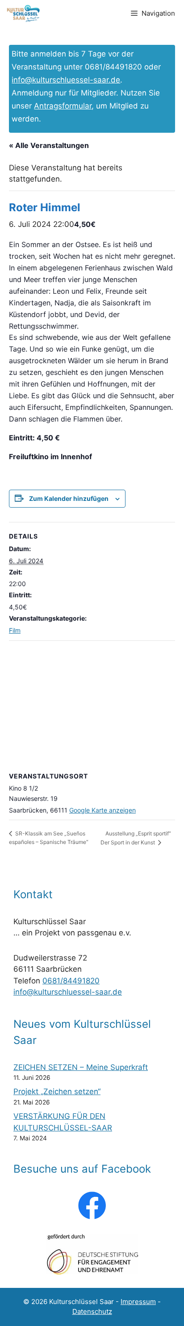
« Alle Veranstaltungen (49, 145)
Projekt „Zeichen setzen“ (56, 1091)
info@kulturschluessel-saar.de (66, 79)
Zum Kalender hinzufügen (69, 498)
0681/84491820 (71, 980)
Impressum (138, 1301)
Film (15, 630)
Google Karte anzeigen (102, 810)
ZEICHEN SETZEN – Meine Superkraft (80, 1067)
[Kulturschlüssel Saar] (24, 13)
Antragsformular (63, 105)
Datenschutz (92, 1311)
